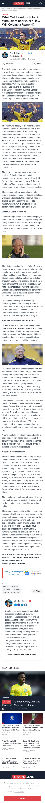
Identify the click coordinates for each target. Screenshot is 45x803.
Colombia (14, 586)
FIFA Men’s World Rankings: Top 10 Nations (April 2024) (11, 743)
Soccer (6, 698)
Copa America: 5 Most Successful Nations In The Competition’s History (33, 728)
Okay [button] (22, 798)
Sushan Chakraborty (11, 708)
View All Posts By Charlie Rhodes (22, 654)
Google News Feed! (12, 574)
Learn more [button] (19, 792)
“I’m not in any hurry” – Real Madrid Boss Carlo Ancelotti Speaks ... (32, 761)
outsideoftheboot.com (28, 557)
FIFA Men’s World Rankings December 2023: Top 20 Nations (10, 761)
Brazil (8, 8)
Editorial (7, 589)
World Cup (15, 592)
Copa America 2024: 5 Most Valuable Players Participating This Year (10, 728)
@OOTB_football (17, 563)
